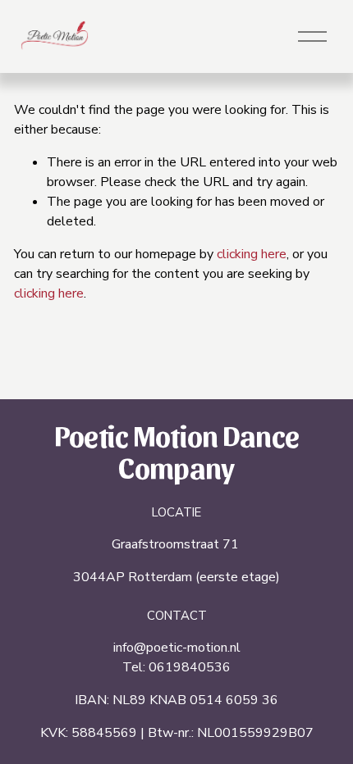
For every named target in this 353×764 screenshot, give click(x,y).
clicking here (252, 254)
